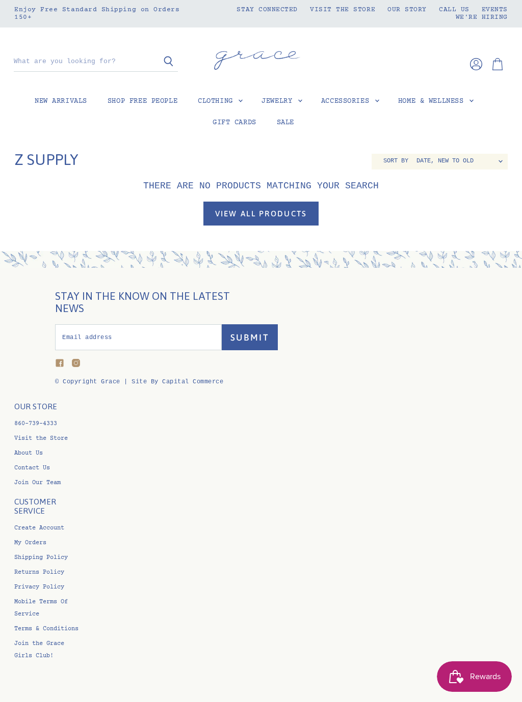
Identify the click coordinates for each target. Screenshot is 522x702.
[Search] (164, 62)
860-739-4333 (35, 423)
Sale (285, 123)
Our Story (407, 9)
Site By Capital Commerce (177, 381)
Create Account (39, 528)
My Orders (30, 543)
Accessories (347, 101)
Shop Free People (142, 101)
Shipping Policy (41, 557)
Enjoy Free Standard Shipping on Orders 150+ (97, 13)
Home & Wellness (433, 101)
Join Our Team (37, 483)
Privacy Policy (39, 587)
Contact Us (32, 468)
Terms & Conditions (46, 629)
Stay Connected (267, 9)
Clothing (217, 101)
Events (495, 9)
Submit (250, 337)
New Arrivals (61, 101)
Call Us (454, 9)
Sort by (395, 161)
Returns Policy (39, 572)
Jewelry (279, 101)
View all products (261, 213)
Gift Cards (234, 123)
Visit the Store (342, 9)
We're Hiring (482, 17)
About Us (28, 453)
